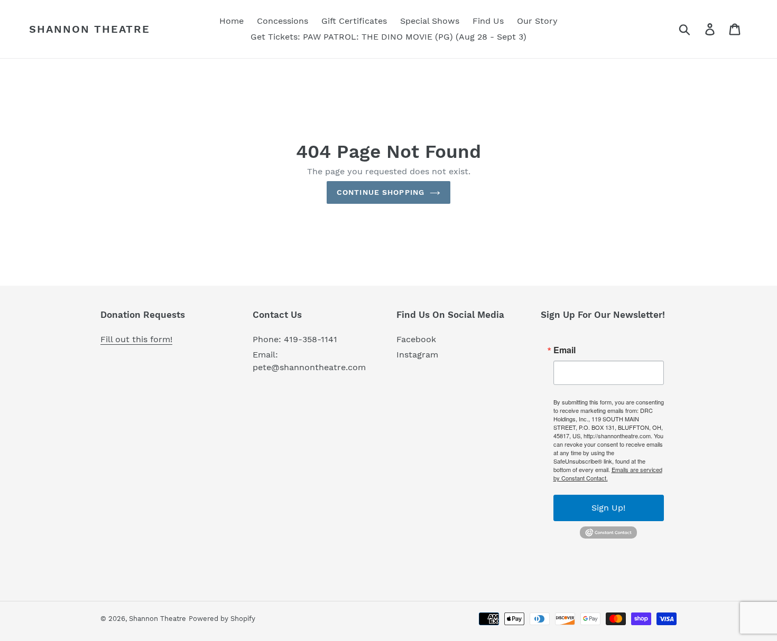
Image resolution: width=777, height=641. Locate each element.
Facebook (416, 339)
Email (564, 350)
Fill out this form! (136, 339)
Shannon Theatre (89, 29)
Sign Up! (608, 508)
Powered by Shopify (222, 619)
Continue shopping (380, 192)
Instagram (417, 355)
